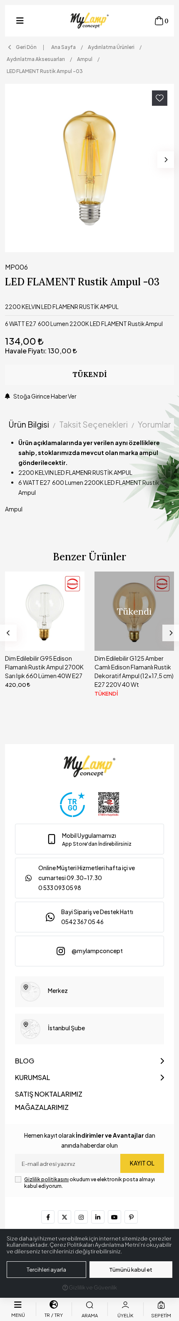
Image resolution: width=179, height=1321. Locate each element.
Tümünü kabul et (130, 1269)
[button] (20, 21)
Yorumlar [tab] (154, 424)
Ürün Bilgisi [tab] (28, 424)
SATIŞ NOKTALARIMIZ (48, 1094)
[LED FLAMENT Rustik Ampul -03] (89, 168)
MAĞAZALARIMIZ (42, 1107)
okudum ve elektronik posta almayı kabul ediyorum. (89, 1182)
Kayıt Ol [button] (142, 1163)
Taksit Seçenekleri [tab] (93, 424)
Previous (8, 633)
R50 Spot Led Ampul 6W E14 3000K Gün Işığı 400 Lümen (132, 662)
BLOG (24, 1060)
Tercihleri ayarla (46, 1269)
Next (165, 159)
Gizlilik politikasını (46, 1179)
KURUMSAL (32, 1077)
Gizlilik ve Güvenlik (92, 1287)
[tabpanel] (89, 479)
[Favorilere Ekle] (159, 98)
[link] (89, 839)
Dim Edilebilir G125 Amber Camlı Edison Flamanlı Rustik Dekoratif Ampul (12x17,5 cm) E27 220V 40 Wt (44, 671)
